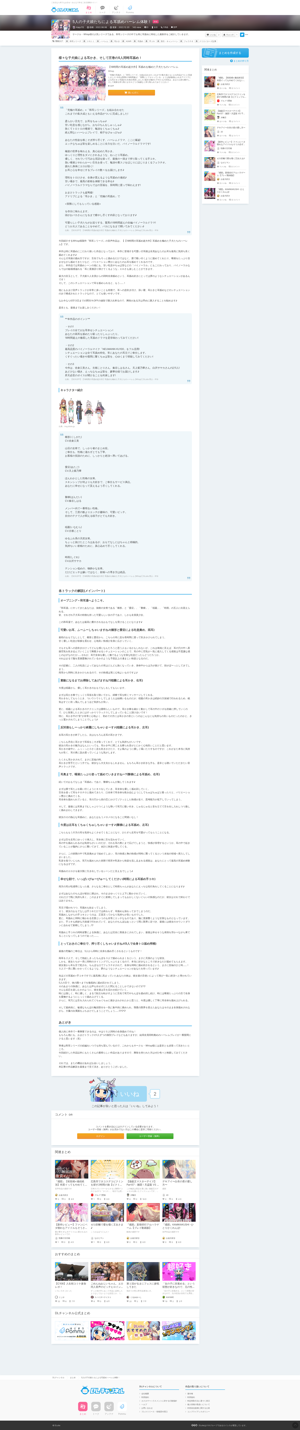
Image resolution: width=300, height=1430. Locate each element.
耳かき (117, 41)
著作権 (190, 1393)
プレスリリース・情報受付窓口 (154, 1411)
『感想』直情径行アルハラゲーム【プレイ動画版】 (143, 1226)
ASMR (128, 41)
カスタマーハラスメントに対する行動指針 (159, 1401)
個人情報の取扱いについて (198, 1404)
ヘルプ (144, 1404)
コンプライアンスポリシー (198, 1411)
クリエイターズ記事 (207, 41)
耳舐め (140, 41)
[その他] (246, 35)
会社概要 (145, 1393)
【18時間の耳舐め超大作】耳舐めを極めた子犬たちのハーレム (143, 66)
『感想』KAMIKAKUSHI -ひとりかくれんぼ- (178, 1226)
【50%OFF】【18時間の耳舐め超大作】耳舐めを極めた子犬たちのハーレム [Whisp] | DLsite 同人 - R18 (114, 230)
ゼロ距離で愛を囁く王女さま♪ (231, 158)
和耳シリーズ (75, 41)
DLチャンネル (65, 9)
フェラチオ (188, 41)
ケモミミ (91, 41)
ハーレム (104, 41)
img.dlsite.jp (69, 426)
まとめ (73, 1377)
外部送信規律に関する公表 (198, 1408)
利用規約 (145, 1397)
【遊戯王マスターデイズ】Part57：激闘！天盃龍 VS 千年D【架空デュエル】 (143, 1184)
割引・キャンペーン (169, 41)
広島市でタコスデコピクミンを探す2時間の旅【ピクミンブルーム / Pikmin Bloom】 (107, 1184)
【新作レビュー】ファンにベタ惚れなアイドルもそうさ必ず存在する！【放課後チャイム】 (231, 144)
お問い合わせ (147, 1408)
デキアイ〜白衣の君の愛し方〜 (231, 127)
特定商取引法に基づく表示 (198, 1401)
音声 (175, 27)
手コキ (152, 41)
